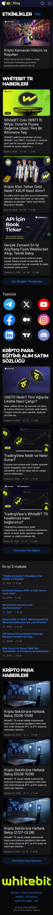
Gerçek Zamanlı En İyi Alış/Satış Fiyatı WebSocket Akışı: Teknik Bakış (26, 249)
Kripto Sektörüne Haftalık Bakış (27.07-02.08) (24, 830)
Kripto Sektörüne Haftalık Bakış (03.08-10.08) (24, 772)
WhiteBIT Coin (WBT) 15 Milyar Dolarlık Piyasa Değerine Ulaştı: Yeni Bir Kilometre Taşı (23, 126)
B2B (36, 901)
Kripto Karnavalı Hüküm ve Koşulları (25, 52)
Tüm (37, 14)
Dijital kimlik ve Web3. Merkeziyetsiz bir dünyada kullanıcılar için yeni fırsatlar (25, 621)
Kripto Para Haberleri (32, 892)
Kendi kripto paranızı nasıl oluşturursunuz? (17, 606)
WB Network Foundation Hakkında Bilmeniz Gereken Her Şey (22, 635)
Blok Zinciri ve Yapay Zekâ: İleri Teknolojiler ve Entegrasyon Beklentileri (25, 650)
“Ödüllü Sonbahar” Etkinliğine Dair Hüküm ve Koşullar (22, 577)
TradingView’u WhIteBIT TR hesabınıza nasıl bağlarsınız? (26, 518)
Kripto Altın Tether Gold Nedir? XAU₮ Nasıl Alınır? (24, 189)
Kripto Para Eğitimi (23, 901)
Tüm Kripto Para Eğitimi (26, 550)
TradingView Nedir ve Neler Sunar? (26, 457)
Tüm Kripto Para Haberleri (26, 860)
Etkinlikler (15, 892)
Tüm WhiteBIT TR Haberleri (26, 281)
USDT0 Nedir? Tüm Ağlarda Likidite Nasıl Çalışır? (26, 399)
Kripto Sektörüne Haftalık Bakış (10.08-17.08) (24, 713)
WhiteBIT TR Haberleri (26, 896)
